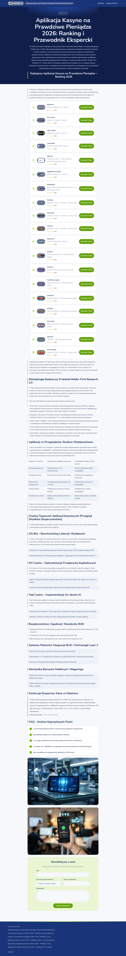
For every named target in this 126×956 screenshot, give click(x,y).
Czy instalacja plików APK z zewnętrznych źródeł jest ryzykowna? (56, 729)
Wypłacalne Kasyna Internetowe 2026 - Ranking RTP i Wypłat (30, 947)
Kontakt (101, 3)
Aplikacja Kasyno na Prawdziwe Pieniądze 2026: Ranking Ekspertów (31, 930)
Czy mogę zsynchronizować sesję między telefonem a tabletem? (56, 740)
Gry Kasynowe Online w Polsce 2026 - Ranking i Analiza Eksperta (30, 933)
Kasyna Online (112, 3)
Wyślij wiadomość (63, 906)
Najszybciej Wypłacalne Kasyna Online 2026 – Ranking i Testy (29, 944)
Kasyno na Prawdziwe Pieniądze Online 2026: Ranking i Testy (29, 937)
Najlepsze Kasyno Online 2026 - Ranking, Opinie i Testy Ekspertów (31, 940)
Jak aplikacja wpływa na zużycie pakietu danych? (50, 735)
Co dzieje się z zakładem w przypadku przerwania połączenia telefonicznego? (61, 746)
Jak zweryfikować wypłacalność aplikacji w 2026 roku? (52, 752)
